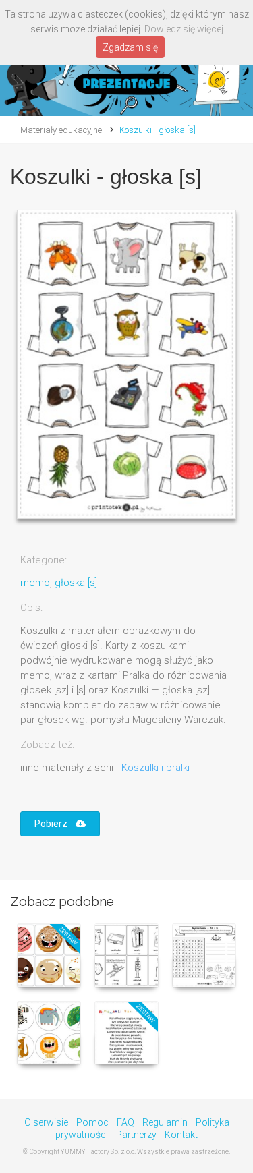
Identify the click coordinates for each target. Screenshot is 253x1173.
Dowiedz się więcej (183, 29)
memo (35, 583)
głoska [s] (76, 583)
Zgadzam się (130, 47)
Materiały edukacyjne (61, 130)
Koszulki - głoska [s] (157, 130)
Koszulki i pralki (155, 768)
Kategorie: (43, 560)
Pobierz (55, 823)
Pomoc (92, 1122)
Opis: (31, 608)
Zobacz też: (47, 745)
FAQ (125, 1122)
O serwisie (46, 1122)
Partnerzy (136, 1134)
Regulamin (165, 1122)
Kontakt (181, 1134)
